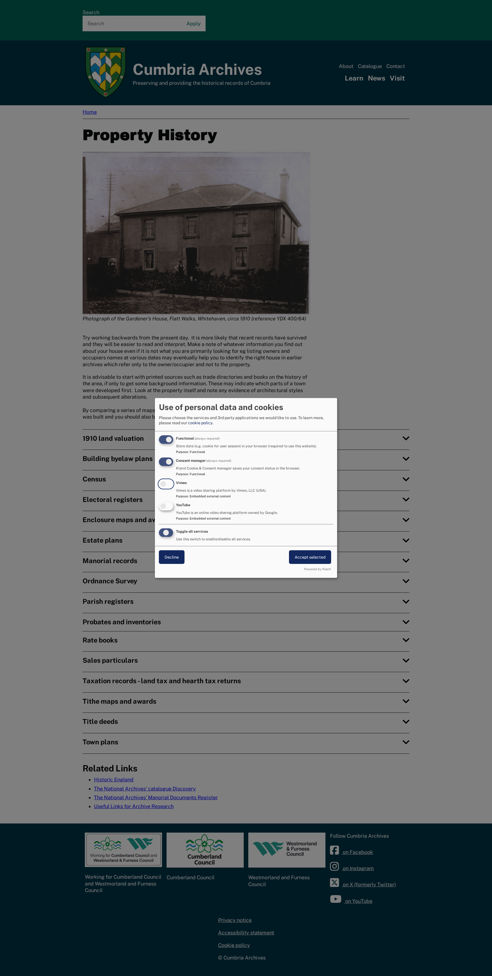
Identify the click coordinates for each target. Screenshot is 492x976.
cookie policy (200, 423)
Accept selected (310, 557)
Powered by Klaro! (317, 569)
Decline (172, 557)
